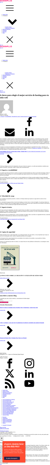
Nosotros (4, 396)
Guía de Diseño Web (7, 400)
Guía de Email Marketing (8, 413)
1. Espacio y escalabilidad (5, 116)
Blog (4, 32)
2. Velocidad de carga (15, 116)
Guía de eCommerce (7, 404)
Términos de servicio (4, 430)
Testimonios (5, 418)
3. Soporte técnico (23, 116)
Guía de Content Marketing (8, 411)
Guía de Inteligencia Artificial (9, 399)
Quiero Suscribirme (4, 302)
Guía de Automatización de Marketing (10, 407)
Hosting (11, 292)
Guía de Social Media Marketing (9, 410)
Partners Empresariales (7, 420)
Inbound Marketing (7, 29)
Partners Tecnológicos (7, 419)
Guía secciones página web (8, 401)
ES (0, 2)
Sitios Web (23, 292)
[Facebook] (29, 126)
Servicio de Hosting (17, 292)
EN (2, 2)
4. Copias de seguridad (31, 116)
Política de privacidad (4, 428)
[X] (10, 126)
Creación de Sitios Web (5, 292)
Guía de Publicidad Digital (8, 412)
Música (4, 422)
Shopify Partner (8, 26)
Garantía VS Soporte (7, 425)
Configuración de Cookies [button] (18, 435)
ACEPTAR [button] (28, 435)
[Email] (10, 136)
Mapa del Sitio (3, 427)
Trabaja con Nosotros (7, 421)
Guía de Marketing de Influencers (9, 408)
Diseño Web (5, 14)
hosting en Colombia (36, 148)
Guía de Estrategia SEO (7, 403)
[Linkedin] (29, 136)
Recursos (4, 31)
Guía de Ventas (6, 414)
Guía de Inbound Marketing (8, 406)
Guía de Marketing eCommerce (9, 405)
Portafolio (5, 30)
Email (1, 299)
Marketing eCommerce (10, 28)
